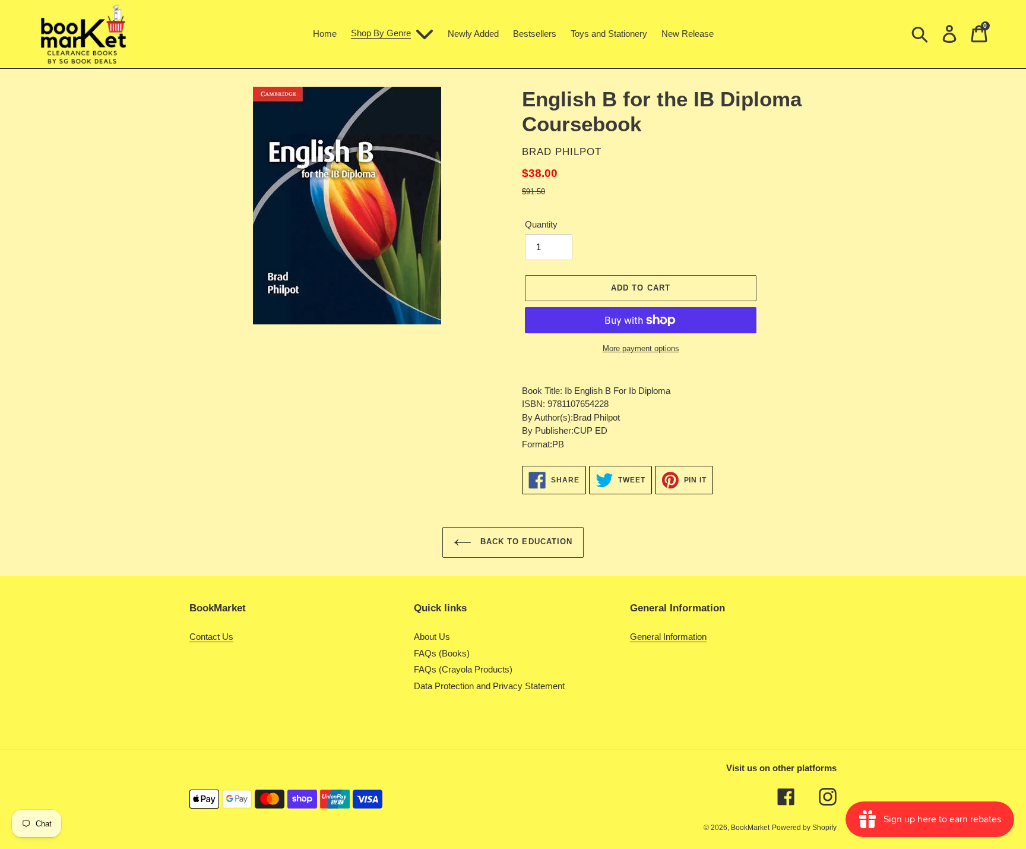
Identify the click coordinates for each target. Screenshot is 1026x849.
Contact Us (211, 637)
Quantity (541, 224)
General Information (668, 637)
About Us (432, 637)
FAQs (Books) (442, 653)
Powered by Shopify (804, 827)
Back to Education (524, 542)
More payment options (641, 348)
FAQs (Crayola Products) (463, 669)
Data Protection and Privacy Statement (489, 686)
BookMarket (750, 827)
